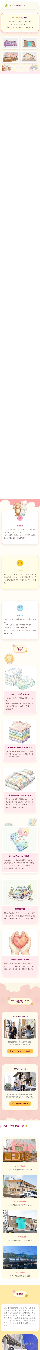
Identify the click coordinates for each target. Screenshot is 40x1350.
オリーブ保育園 (20, 1166)
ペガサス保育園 (20, 1272)
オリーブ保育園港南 (20, 1237)
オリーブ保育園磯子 (20, 1201)
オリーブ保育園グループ (17, 6)
